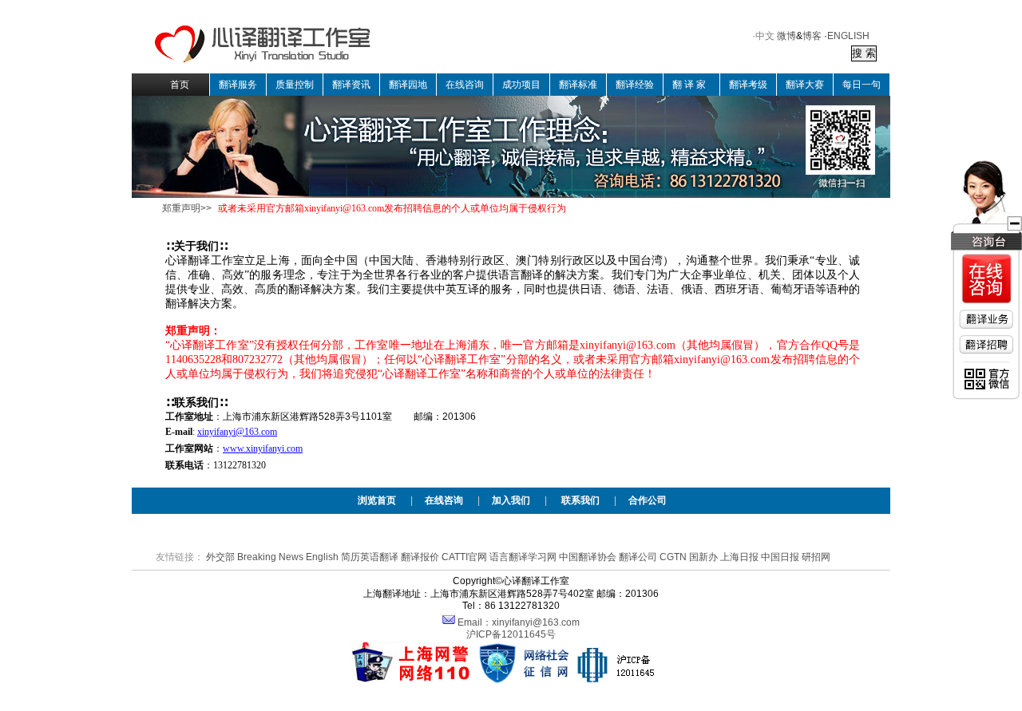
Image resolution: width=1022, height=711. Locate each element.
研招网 (816, 557)
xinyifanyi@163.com (237, 431)
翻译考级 (748, 84)
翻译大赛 (805, 84)
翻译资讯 (351, 84)
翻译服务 (238, 84)
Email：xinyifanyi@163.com (519, 622)
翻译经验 (635, 84)
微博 (786, 35)
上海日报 (739, 557)
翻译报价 (420, 557)
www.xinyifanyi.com (263, 448)
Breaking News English (288, 557)
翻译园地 (408, 84)
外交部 (220, 557)
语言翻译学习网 (523, 557)
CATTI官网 (464, 557)
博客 (812, 35)
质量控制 (294, 84)
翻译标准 (578, 84)
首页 (179, 84)
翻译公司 (638, 557)
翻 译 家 (689, 84)
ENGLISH (848, 35)
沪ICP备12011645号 (511, 634)
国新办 (703, 557)
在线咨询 (465, 84)
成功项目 (521, 84)
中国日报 (780, 557)
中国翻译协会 (587, 557)
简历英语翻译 (369, 557)
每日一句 (861, 84)
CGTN (673, 557)
